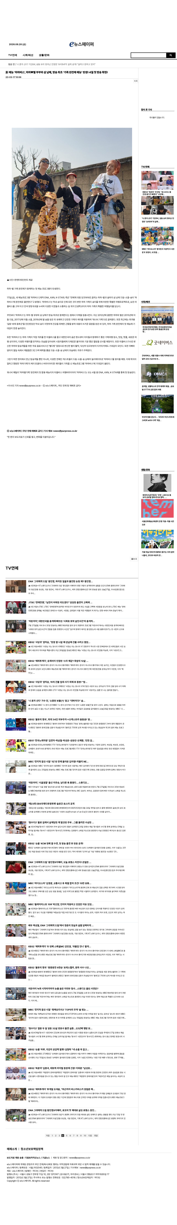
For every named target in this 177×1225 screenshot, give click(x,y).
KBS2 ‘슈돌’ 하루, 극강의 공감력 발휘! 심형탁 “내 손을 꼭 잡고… (58, 1049)
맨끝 (96, 1135)
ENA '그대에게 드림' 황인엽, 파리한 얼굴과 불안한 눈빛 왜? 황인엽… (60, 581)
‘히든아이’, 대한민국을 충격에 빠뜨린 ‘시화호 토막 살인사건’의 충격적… (61, 621)
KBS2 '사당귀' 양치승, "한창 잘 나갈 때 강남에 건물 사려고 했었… (59, 642)
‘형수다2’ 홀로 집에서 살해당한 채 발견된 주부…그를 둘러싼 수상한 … (61, 822)
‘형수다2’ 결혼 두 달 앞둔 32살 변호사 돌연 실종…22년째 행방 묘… (60, 1028)
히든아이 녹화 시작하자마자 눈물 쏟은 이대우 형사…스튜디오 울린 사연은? (63, 988)
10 (85, 1135)
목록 (136, 81)
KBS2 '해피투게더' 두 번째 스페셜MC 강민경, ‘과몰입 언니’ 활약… (59, 946)
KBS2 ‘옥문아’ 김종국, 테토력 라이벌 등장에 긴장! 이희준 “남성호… (60, 1068)
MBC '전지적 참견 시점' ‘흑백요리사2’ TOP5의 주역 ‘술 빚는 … (58, 1009)
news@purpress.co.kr (65, 431)
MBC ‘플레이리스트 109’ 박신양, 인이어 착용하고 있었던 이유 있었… (61, 904)
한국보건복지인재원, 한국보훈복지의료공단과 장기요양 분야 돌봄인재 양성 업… (157, 329)
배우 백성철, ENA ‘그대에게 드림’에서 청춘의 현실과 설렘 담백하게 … (61, 925)
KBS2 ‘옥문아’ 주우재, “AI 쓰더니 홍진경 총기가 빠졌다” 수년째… (157, 193)
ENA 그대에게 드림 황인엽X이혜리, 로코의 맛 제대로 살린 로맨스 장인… (62, 1110)
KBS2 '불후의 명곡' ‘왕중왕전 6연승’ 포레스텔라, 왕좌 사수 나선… (59, 967)
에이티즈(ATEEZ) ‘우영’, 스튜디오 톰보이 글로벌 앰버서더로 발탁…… (157, 496)
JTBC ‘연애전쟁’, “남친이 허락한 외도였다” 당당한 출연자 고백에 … (60, 602)
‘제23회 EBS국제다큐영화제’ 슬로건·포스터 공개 (51, 803)
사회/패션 (28, 55)
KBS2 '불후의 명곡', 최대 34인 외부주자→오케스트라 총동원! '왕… (60, 719)
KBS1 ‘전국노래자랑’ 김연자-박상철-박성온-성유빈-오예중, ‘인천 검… (61, 740)
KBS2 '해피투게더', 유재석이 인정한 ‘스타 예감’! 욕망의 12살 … (58, 661)
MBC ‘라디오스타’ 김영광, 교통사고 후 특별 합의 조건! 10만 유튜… (59, 883)
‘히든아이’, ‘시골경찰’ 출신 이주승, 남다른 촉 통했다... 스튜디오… (58, 782)
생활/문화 (44, 55)
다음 (90, 1135)
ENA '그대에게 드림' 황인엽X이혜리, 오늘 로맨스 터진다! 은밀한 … (59, 862)
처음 (48, 1135)
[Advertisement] (88, 19)
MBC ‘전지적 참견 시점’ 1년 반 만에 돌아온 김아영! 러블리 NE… (58, 761)
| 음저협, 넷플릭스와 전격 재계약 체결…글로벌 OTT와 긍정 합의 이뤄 (42, 64)
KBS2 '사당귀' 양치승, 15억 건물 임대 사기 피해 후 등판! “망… (57, 682)
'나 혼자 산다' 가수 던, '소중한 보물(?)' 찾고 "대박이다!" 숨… (56, 700)
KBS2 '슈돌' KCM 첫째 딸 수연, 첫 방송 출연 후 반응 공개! (55, 843)
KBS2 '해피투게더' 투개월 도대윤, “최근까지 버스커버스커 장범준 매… (61, 1089)
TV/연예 (12, 55)
